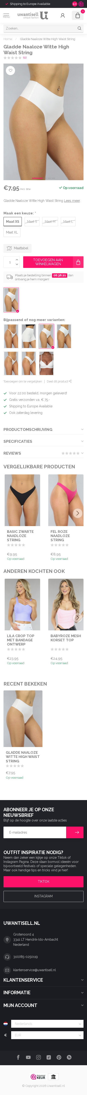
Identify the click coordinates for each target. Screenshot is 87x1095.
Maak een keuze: (19, 213)
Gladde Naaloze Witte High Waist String (47, 39)
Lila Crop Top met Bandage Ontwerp (20, 640)
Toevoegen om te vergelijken (22, 381)
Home (7, 39)
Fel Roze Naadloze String (60, 535)
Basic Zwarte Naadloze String (20, 535)
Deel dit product (58, 381)
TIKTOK (43, 881)
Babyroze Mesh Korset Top (66, 638)
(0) (24, 57)
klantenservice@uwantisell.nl (34, 970)
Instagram (43, 896)
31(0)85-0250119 (25, 957)
